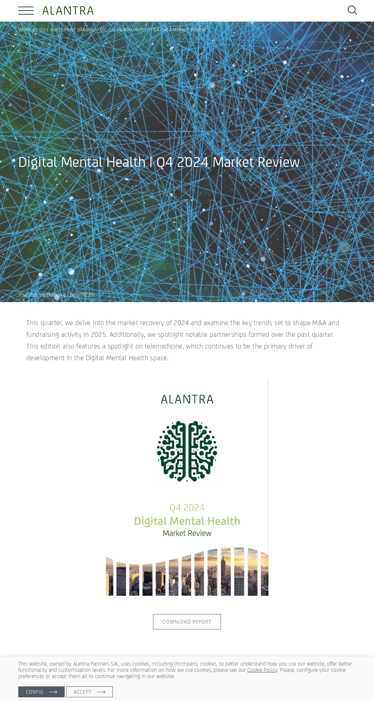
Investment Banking (73, 30)
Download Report (187, 622)
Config (34, 692)
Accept (83, 692)
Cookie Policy (262, 670)
